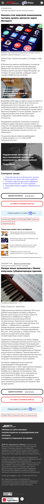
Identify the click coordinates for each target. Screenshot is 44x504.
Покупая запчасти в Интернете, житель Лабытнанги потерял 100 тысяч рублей (21, 178)
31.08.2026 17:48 (6, 263)
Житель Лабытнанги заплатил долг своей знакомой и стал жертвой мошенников (23, 246)
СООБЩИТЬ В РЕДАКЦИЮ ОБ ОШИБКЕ (17, 438)
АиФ (20, 303)
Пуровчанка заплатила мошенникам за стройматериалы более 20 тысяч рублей (23, 232)
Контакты (6, 435)
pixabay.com (25, 55)
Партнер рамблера (19, 494)
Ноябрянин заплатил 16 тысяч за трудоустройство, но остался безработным (24, 252)
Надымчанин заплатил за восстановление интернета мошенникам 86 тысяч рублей (20, 157)
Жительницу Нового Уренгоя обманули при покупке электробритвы (24, 239)
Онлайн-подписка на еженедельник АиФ (20, 432)
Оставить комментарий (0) (22, 204)
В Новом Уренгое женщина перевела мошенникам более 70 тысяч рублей (20, 183)
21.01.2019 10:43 (6, 8)
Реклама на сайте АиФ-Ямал (14, 430)
